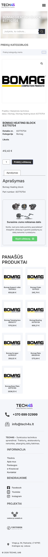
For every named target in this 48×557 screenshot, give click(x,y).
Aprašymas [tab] (12, 173)
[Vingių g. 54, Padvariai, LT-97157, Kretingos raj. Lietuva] (8, 544)
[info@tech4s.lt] (7, 424)
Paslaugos (12, 465)
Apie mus (11, 461)
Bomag (11, 114)
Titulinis (11, 458)
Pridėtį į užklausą (22, 162)
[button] (44, 5)
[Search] (42, 31)
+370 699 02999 (25, 414)
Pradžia (5, 111)
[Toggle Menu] (44, 52)
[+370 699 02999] (7, 414)
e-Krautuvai (12, 468)
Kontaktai (11, 472)
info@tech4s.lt (23, 424)
